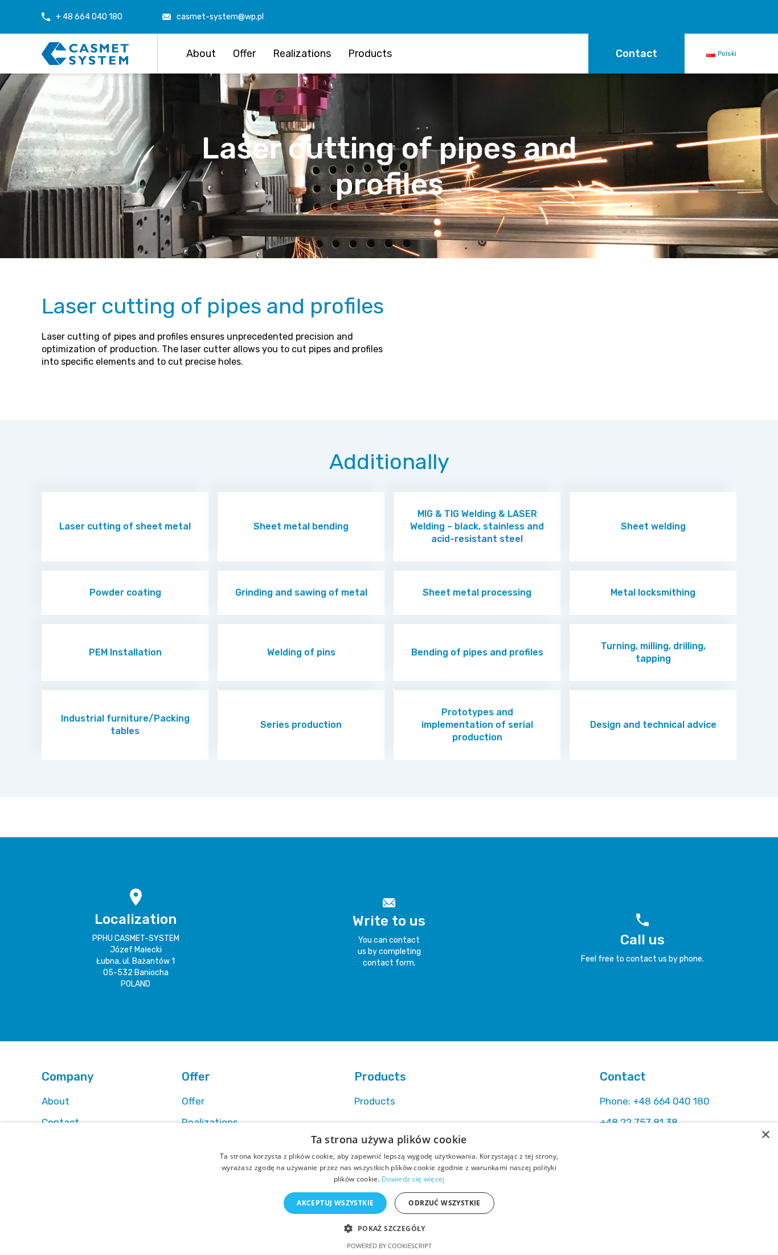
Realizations (302, 53)
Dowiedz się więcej (413, 1179)
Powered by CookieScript (389, 1245)
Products (370, 53)
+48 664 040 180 (655, 1101)
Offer (244, 53)
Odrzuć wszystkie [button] (444, 1203)
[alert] (389, 1189)
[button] (389, 1228)
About (201, 53)
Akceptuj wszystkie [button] (335, 1203)
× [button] (765, 1135)
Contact (636, 53)
